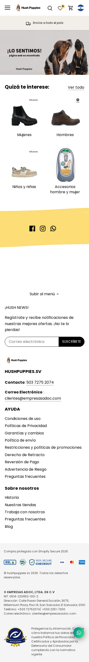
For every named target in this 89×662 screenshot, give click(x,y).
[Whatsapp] (53, 228)
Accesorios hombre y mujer (65, 189)
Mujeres (24, 134)
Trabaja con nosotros (25, 512)
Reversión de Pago (22, 462)
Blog (9, 526)
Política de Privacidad (59, 637)
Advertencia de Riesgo (26, 469)
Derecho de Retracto (25, 455)
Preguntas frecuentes (25, 476)
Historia (12, 497)
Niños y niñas (24, 186)
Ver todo (76, 87)
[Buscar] (50, 8)
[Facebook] (32, 228)
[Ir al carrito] (71, 8)
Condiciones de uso (23, 418)
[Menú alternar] (7, 8)
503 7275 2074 (40, 382)
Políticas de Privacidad (26, 425)
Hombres (65, 134)
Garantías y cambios (24, 433)
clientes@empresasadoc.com (33, 398)
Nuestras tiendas (20, 505)
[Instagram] (43, 228)
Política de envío (20, 440)
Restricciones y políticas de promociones (43, 447)
